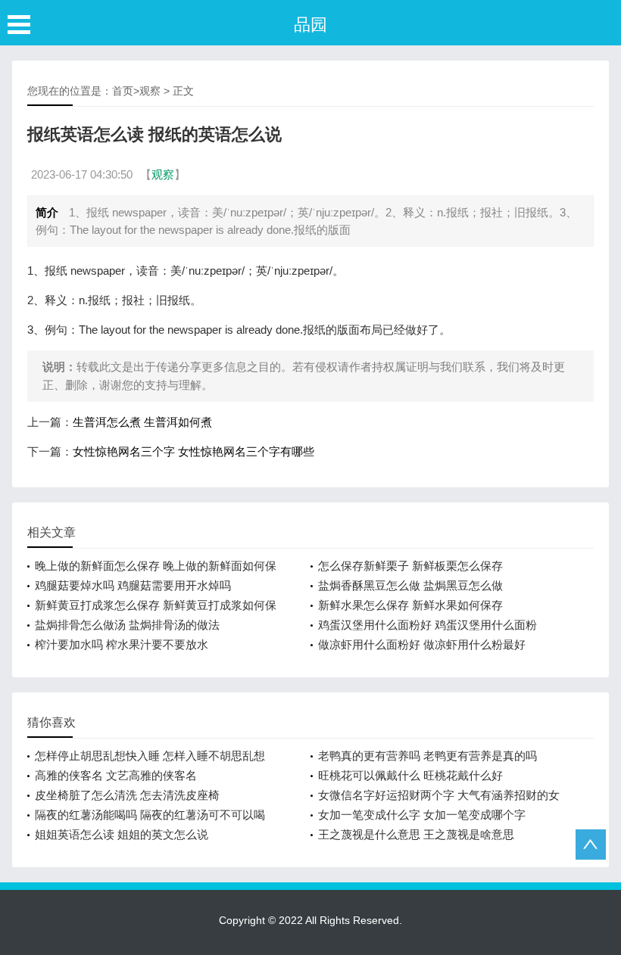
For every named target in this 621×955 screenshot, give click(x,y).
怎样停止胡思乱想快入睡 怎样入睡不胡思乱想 (150, 755)
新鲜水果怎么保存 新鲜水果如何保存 (410, 605)
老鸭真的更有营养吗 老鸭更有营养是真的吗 (427, 755)
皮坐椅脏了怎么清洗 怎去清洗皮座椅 (127, 795)
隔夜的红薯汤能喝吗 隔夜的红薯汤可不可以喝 (150, 814)
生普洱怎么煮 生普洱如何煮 (142, 421)
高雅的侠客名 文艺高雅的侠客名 (116, 775)
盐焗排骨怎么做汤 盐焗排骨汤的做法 (127, 624)
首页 (122, 91)
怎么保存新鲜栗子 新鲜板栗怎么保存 (410, 565)
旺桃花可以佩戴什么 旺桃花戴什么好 (410, 775)
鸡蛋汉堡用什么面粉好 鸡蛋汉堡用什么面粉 (427, 624)
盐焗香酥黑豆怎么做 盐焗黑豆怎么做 (410, 585)
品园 (310, 24)
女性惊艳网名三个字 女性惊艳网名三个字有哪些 (193, 451)
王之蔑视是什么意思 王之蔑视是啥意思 (416, 834)
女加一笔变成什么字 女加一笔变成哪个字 (422, 814)
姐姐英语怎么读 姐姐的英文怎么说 (121, 834)
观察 (150, 91)
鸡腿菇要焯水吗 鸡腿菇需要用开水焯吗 (133, 585)
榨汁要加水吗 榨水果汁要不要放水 (121, 644)
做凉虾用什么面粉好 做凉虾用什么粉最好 (422, 644)
